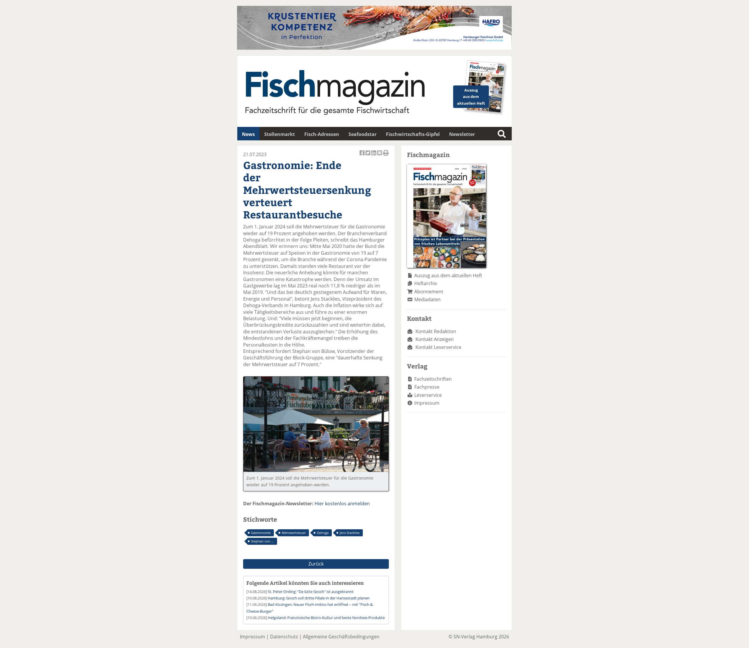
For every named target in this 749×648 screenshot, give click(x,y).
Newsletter (462, 134)
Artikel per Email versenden (380, 156)
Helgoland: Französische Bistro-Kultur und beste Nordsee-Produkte (326, 617)
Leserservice (428, 395)
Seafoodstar (362, 134)
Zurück (316, 564)
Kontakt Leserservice (438, 347)
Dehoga (323, 532)
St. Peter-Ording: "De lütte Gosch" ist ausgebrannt (311, 591)
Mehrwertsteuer (294, 532)
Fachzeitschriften (433, 379)
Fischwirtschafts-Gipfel (413, 134)
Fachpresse (426, 387)
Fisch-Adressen (321, 134)
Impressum (426, 403)
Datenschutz (284, 636)
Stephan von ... (262, 541)
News (248, 134)
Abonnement (428, 291)
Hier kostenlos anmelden (342, 503)
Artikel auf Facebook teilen (362, 156)
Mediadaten (427, 299)
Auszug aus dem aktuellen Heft (448, 275)
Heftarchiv (425, 283)
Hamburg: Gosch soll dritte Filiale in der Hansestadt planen (319, 598)
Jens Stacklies (350, 532)
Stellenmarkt (279, 134)
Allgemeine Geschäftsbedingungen (341, 636)
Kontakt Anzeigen (434, 339)
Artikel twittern (368, 156)
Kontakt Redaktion (435, 331)
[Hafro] (374, 48)
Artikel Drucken (386, 156)
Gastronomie (261, 532)
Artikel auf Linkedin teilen (374, 156)
